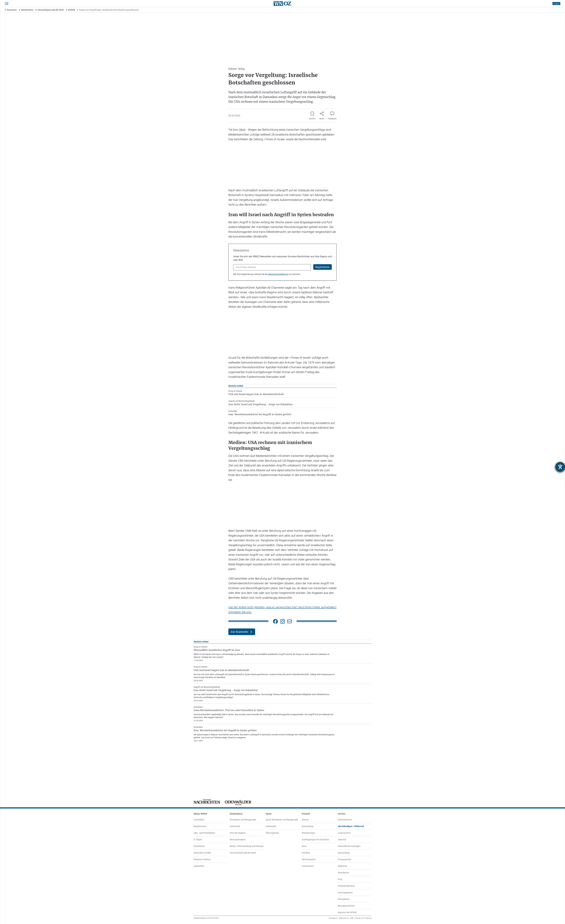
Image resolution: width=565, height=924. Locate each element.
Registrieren (200, 826)
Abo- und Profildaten (204, 833)
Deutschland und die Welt (243, 852)
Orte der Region (237, 833)
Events (305, 819)
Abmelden (199, 866)
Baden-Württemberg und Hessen (246, 846)
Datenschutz (344, 918)
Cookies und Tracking (363, 918)
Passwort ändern (202, 859)
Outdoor (306, 852)
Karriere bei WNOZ (347, 912)
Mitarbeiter (344, 899)
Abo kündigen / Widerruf (351, 826)
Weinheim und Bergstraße (243, 819)
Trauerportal (344, 859)
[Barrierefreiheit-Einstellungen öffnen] (560, 467)
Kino (304, 846)
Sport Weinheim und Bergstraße (282, 819)
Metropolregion (238, 839)
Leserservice (344, 833)
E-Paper (198, 839)
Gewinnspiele (309, 859)
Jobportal (342, 866)
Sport (269, 813)
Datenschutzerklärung (278, 274)
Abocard (342, 839)
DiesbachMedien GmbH (206, 918)
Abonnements (345, 819)
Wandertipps (308, 833)
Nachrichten (236, 813)
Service (341, 813)
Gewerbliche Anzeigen (349, 846)
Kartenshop (308, 826)
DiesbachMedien (346, 886)
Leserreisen (308, 866)
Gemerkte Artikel (202, 852)
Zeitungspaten (345, 892)
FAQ (340, 879)
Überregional (272, 833)
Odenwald (235, 826)
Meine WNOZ (200, 813)
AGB (351, 918)
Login (556, 3)
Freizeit (306, 813)
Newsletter (199, 846)
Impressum (333, 918)
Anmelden (199, 819)
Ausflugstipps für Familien (315, 839)
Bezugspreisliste (346, 905)
